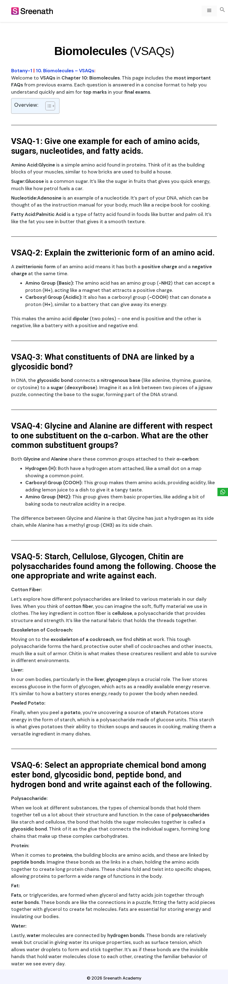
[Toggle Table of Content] (47, 106)
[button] (222, 10)
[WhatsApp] (222, 492)
